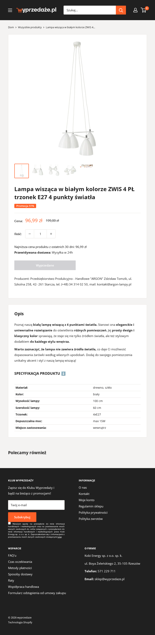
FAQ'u (12, 555)
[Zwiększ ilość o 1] (51, 234)
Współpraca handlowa (23, 587)
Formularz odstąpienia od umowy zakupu (37, 593)
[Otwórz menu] (10, 10)
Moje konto (86, 500)
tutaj (60, 537)
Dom (11, 27)
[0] (143, 10)
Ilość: (18, 234)
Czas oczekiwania (20, 562)
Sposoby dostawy (20, 574)
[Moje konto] (135, 10)
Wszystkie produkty (30, 27)
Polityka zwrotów (91, 519)
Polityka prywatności (93, 512)
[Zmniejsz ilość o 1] (29, 234)
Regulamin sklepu (91, 506)
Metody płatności (20, 568)
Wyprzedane (45, 265)
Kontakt (84, 494)
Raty (11, 580)
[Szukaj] (121, 10)
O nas (83, 487)
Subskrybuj (22, 517)
